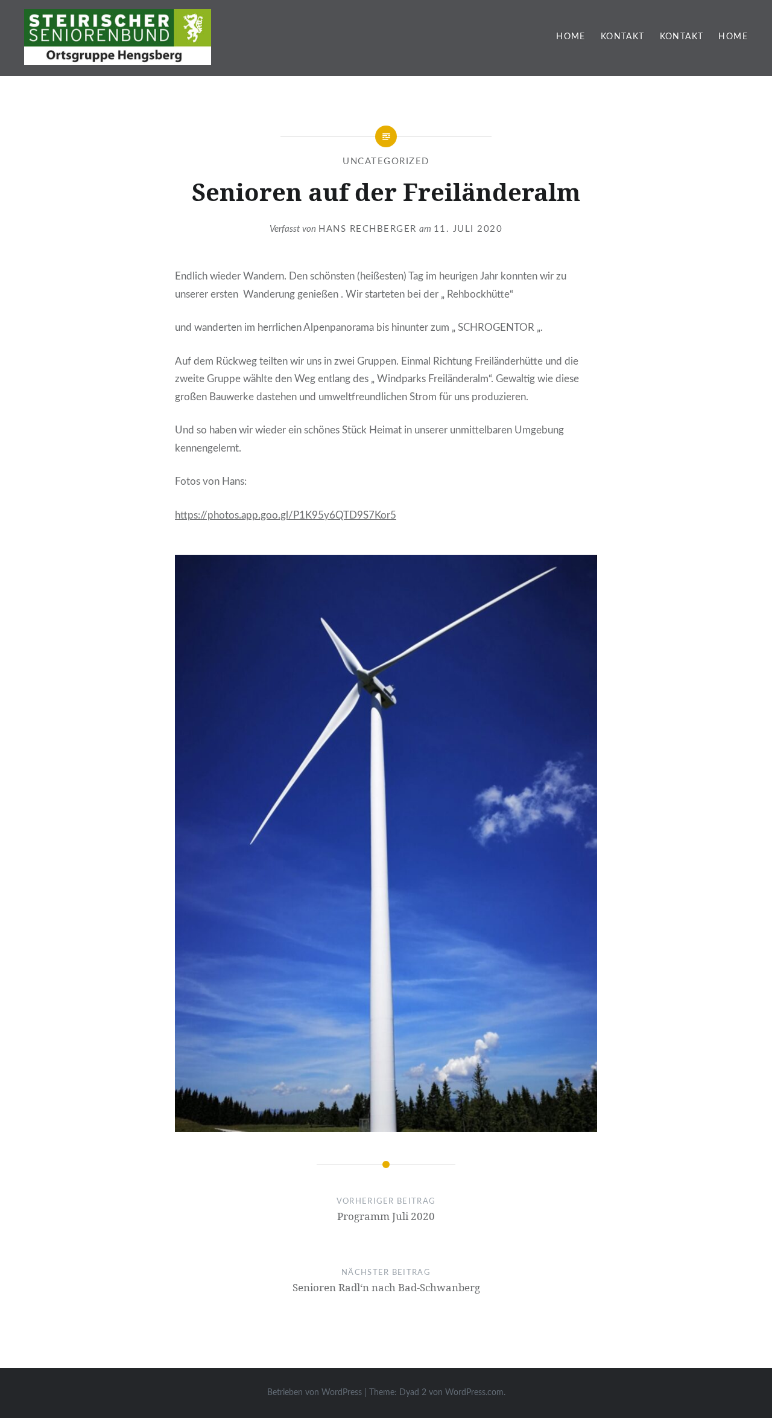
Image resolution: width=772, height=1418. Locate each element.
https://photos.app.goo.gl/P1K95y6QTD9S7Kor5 (285, 515)
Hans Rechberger (367, 229)
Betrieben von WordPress (314, 1392)
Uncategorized (386, 161)
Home (571, 37)
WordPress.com (474, 1392)
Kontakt (623, 37)
